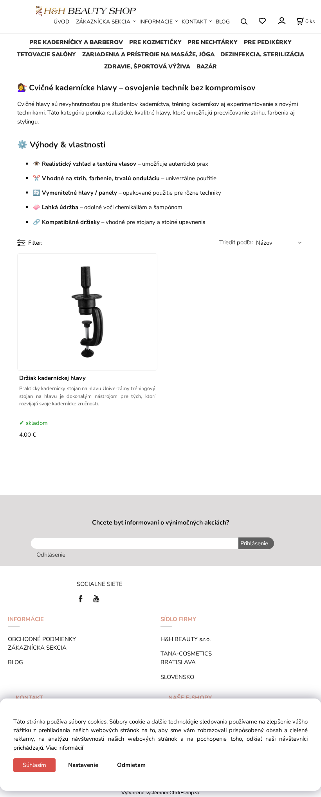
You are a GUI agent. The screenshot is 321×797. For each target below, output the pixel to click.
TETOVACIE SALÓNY (46, 54)
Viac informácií (64, 748)
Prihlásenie (254, 543)
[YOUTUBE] (96, 598)
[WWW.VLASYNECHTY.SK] (86, 10)
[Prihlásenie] (281, 21)
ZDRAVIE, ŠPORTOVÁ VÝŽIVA (147, 66)
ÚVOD (61, 21)
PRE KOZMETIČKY (155, 42)
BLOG (223, 21)
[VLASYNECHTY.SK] (82, 598)
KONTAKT (194, 21)
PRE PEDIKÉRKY (268, 42)
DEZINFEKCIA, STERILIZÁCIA (262, 54)
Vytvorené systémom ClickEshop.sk (160, 792)
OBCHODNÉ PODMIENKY (42, 639)
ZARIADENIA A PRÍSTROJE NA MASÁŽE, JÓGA (148, 54)
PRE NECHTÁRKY (213, 42)
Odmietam (131, 765)
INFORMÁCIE (156, 21)
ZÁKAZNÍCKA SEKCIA (103, 21)
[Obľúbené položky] (262, 21)
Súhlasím (34, 765)
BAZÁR (207, 66)
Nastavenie (83, 765)
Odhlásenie (50, 555)
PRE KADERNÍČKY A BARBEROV (76, 42)
